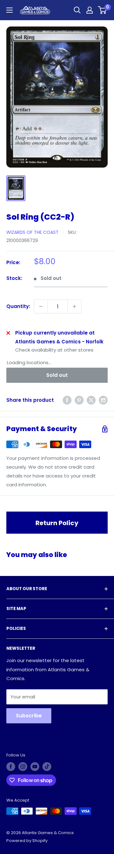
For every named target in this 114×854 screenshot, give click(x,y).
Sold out (57, 375)
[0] (102, 10)
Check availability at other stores (54, 350)
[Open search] (77, 10)
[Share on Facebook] (67, 400)
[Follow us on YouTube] (34, 766)
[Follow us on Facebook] (10, 766)
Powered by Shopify (27, 841)
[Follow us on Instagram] (22, 766)
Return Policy (57, 523)
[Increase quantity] (74, 306)
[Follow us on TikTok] (46, 766)
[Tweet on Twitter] (91, 400)
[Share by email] (103, 400)
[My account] (89, 10)
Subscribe (29, 715)
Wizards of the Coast (32, 232)
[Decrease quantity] (41, 306)
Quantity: (18, 306)
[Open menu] (9, 10)
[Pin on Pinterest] (79, 400)
